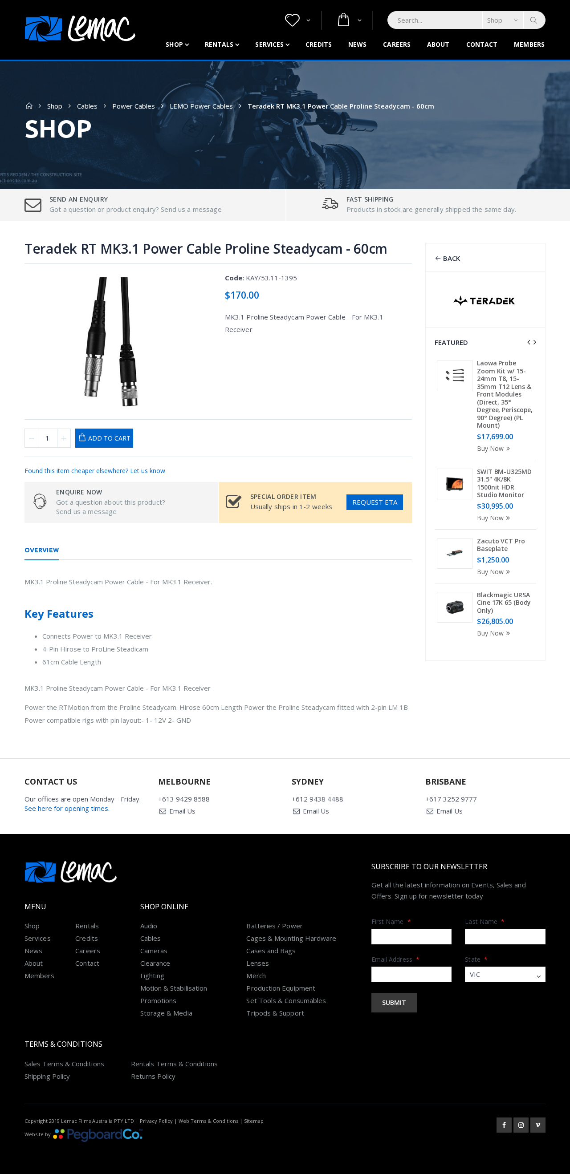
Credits (318, 44)
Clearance (155, 963)
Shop (174, 44)
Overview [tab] (41, 550)
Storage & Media (166, 1012)
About (438, 44)
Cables (87, 105)
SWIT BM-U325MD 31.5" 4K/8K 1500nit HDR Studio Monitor (504, 483)
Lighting (152, 975)
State (476, 959)
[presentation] (528, 342)
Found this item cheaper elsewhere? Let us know (94, 470)
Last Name (485, 921)
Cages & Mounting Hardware (291, 938)
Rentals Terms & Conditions (174, 1063)
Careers (397, 44)
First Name (391, 921)
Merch (255, 975)
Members (529, 44)
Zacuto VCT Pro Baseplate (501, 545)
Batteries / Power (274, 925)
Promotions (158, 1000)
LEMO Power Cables (201, 105)
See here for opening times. (67, 808)
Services (269, 44)
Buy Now (490, 448)
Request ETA (374, 502)
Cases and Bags (271, 950)
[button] (297, 20)
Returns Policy (153, 1076)
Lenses (257, 963)
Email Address (395, 959)
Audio (148, 925)
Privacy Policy (156, 1120)
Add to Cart (109, 438)
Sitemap (254, 1120)
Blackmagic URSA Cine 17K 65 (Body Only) (504, 603)
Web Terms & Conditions (208, 1120)
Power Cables (133, 105)
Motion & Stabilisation (174, 988)
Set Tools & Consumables (286, 1000)
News (357, 44)
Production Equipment (280, 988)
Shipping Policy (47, 1076)
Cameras (154, 950)
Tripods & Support (275, 1012)
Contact (482, 44)
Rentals (219, 44)
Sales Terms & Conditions (64, 1063)
